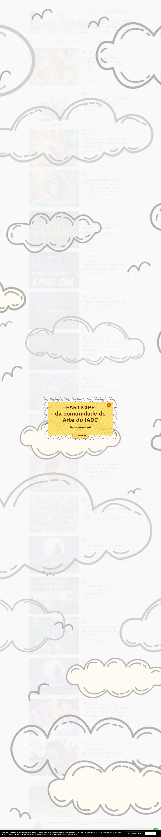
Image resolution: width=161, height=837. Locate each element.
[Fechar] (158, 833)
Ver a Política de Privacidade (67, 834)
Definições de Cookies (134, 833)
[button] (109, 405)
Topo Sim (150, 833)
